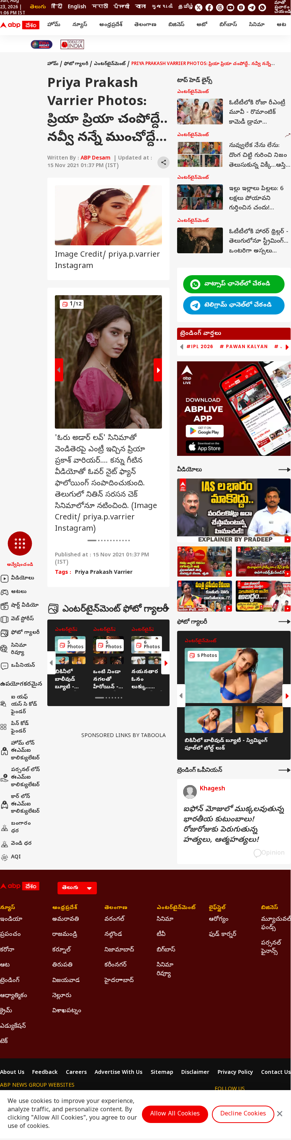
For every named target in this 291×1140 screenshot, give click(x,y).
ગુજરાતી (162, 7)
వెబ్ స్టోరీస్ (22, 619)
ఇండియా (11, 919)
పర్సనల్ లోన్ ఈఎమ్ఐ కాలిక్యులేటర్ (25, 777)
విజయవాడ (66, 981)
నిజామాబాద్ (119, 950)
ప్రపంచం (10, 935)
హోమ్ (53, 25)
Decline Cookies (243, 1114)
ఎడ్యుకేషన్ (13, 1026)
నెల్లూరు (62, 996)
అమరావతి (65, 919)
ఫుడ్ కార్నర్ (222, 935)
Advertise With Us (118, 1073)
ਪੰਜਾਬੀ (121, 7)
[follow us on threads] (219, 7)
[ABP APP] (205, 431)
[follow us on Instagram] (241, 7)
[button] (20, 549)
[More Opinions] (285, 770)
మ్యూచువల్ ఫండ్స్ (276, 923)
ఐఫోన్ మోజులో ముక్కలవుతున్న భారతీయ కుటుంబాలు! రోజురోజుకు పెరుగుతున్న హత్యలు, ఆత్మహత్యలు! (233, 825)
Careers (76, 1073)
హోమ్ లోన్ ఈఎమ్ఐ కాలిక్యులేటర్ (25, 751)
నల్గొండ (113, 935)
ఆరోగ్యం (219, 919)
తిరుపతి (62, 965)
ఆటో (201, 25)
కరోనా (7, 950)
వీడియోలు (22, 578)
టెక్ (4, 1042)
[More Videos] (285, 469)
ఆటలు (18, 592)
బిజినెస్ (176, 25)
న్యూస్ (79, 25)
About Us (12, 1073)
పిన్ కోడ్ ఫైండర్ (20, 727)
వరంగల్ (114, 919)
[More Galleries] (163, 608)
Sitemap (162, 1073)
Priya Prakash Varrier (103, 573)
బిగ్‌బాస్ (228, 25)
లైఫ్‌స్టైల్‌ (217, 908)
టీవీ (161, 935)
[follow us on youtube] (230, 7)
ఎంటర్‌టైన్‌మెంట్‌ (110, 64)
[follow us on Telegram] (251, 7)
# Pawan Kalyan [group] (243, 347)
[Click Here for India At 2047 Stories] (41, 44)
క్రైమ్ (6, 1011)
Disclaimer (195, 1073)
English (77, 7)
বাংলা (140, 7)
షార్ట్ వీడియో (25, 605)
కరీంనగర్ (115, 965)
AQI (16, 857)
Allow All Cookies (175, 1114)
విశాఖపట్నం (66, 1011)
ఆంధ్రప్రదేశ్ (110, 25)
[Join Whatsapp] (262, 7)
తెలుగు (38, 7)
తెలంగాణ (145, 25)
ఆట (281, 25)
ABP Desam (95, 158)
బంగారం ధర (21, 827)
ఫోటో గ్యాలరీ (25, 633)
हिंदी (56, 7)
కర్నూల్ (61, 950)
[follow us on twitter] (198, 7)
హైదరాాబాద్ (119, 981)
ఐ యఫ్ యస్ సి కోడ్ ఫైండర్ (24, 705)
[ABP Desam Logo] (19, 25)
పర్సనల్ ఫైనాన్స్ (271, 947)
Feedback (45, 1073)
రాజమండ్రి (64, 935)
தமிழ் (186, 7)
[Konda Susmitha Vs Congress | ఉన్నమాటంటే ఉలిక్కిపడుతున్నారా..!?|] (204, 596)
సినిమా (257, 25)
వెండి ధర (21, 843)
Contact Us (276, 1073)
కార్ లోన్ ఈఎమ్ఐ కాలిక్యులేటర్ (25, 804)
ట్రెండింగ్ (9, 981)
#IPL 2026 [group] (199, 347)
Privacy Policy (235, 1073)
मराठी (100, 7)
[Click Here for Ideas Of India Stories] (72, 44)
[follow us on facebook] (209, 7)
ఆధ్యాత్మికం (13, 996)
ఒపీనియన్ (23, 665)
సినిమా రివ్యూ (18, 649)
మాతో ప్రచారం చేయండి (282, 7)
